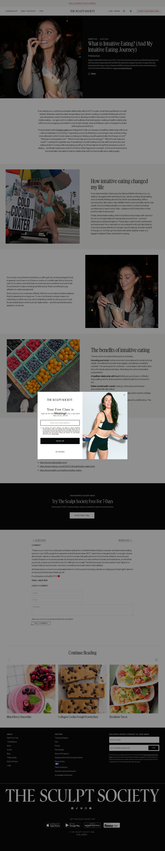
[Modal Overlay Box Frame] (82, 425)
